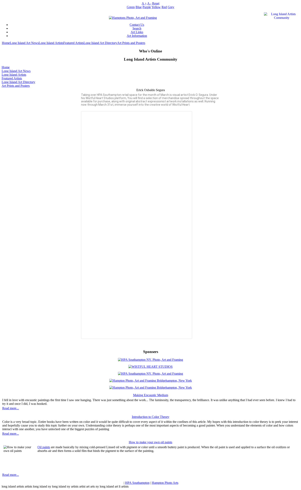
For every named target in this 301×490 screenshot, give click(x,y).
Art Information (137, 35)
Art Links (137, 32)
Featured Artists (73, 43)
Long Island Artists (51, 43)
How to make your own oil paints (150, 442)
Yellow (156, 7)
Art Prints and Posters (131, 43)
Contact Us (137, 24)
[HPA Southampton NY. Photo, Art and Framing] (150, 358)
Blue (139, 7)
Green (131, 7)
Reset (155, 3)
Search (136, 28)
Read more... (10, 408)
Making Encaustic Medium (150, 395)
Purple (147, 7)
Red (164, 7)
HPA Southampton (137, 482)
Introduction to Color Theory (150, 417)
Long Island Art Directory (100, 43)
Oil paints (43, 447)
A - (149, 3)
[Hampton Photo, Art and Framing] (150, 365)
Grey (171, 7)
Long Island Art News (24, 43)
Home (6, 43)
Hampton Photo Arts (165, 482)
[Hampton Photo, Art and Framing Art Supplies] (133, 16)
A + (144, 3)
